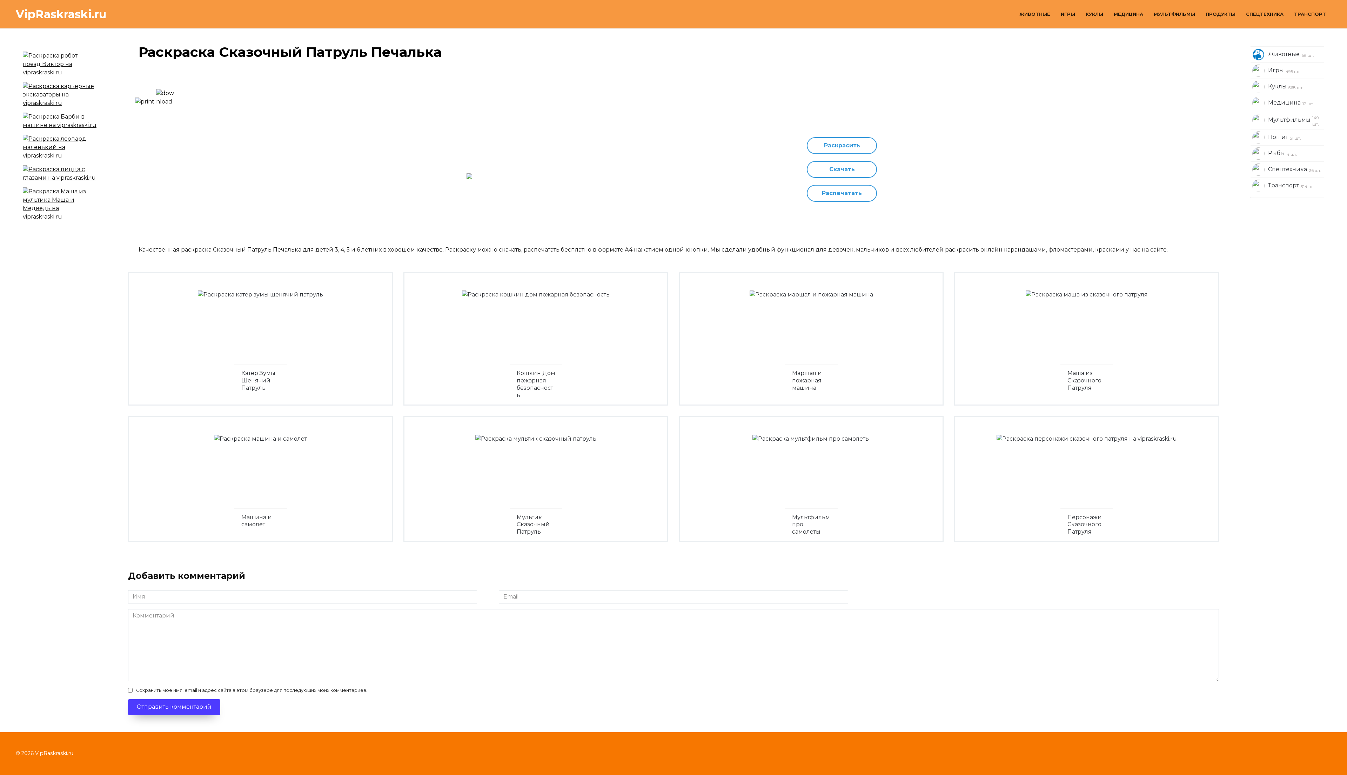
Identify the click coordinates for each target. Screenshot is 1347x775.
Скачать (842, 169)
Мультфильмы (1174, 14)
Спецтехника (1265, 14)
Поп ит (1284, 137)
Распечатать (842, 193)
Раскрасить (842, 145)
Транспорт (1310, 14)
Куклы (1094, 14)
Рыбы (1282, 153)
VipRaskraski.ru (61, 14)
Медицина (1128, 14)
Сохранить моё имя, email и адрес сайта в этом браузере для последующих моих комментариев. (251, 690)
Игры (1068, 14)
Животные (1034, 14)
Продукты (1220, 14)
